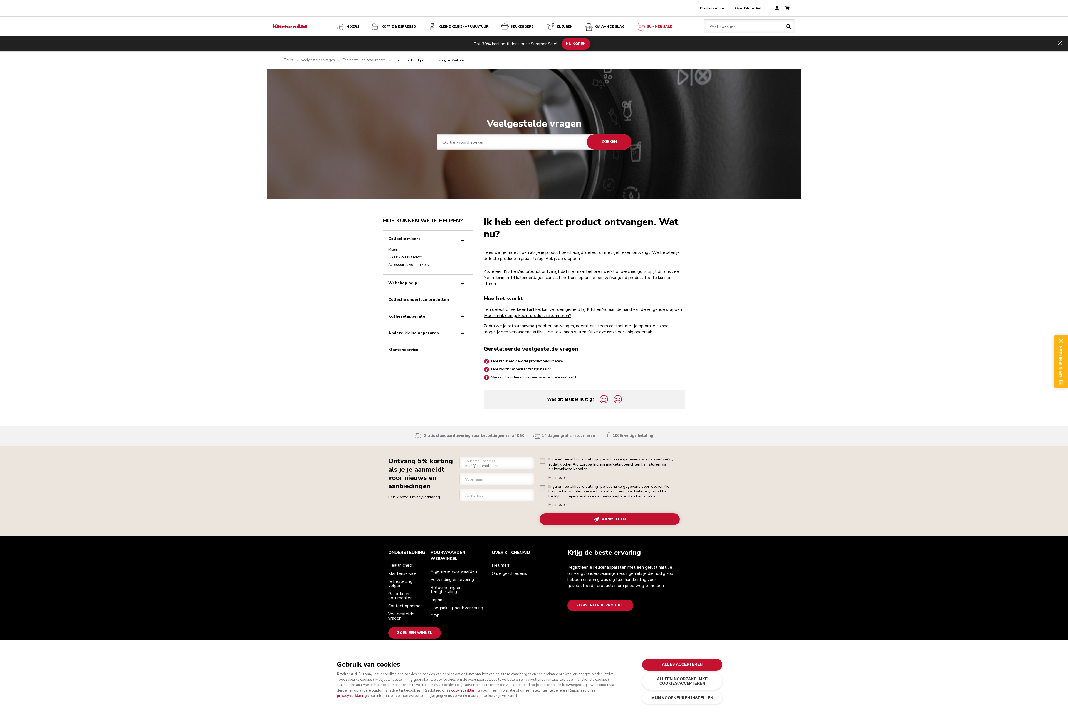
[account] (777, 8)
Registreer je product (600, 605)
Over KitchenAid (748, 8)
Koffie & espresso (399, 26)
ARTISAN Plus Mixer (405, 257)
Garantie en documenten (400, 596)
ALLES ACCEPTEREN (682, 664)
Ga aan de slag (610, 26)
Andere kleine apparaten (413, 333)
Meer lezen (557, 478)
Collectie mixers (404, 238)
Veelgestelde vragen (318, 60)
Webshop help (402, 283)
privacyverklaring (352, 695)
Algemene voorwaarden (454, 571)
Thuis (288, 60)
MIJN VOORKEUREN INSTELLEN (682, 698)
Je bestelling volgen (400, 583)
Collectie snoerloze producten (418, 299)
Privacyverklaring (425, 497)
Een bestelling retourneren (364, 60)
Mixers (352, 26)
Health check (400, 565)
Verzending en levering (452, 579)
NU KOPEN (576, 43)
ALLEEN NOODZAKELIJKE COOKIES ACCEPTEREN (682, 681)
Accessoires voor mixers (408, 264)
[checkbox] (542, 461)
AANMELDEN (614, 519)
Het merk (501, 565)
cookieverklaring (465, 690)
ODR (435, 616)
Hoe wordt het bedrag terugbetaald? (521, 369)
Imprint (437, 600)
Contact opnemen (405, 606)
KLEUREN (565, 26)
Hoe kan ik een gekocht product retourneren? (527, 315)
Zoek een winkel (414, 632)
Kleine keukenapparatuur (464, 26)
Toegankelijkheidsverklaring (457, 608)
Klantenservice (712, 8)
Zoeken (609, 141)
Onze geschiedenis (509, 573)
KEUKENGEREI (523, 26)
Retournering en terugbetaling (446, 590)
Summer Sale (659, 26)
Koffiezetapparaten (408, 316)
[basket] (787, 8)
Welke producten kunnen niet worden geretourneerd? (534, 377)
